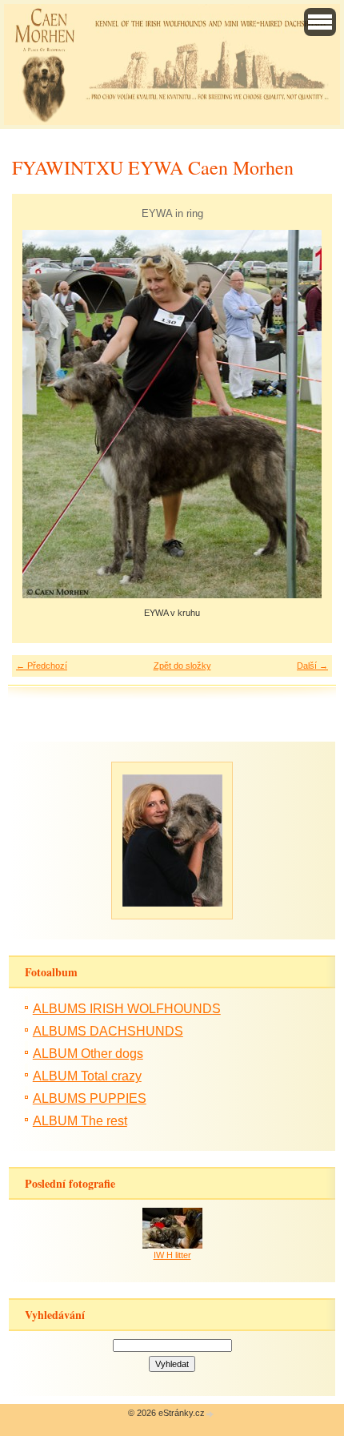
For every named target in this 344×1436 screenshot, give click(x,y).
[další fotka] (306, 414)
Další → (312, 665)
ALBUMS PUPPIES (89, 1098)
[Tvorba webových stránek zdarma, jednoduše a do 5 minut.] (210, 1414)
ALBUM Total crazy (87, 1076)
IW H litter (172, 1255)
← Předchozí (41, 665)
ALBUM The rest (80, 1121)
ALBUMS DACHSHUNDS (108, 1031)
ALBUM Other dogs (88, 1053)
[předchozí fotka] (38, 414)
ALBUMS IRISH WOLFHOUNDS (127, 1009)
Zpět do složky (182, 665)
